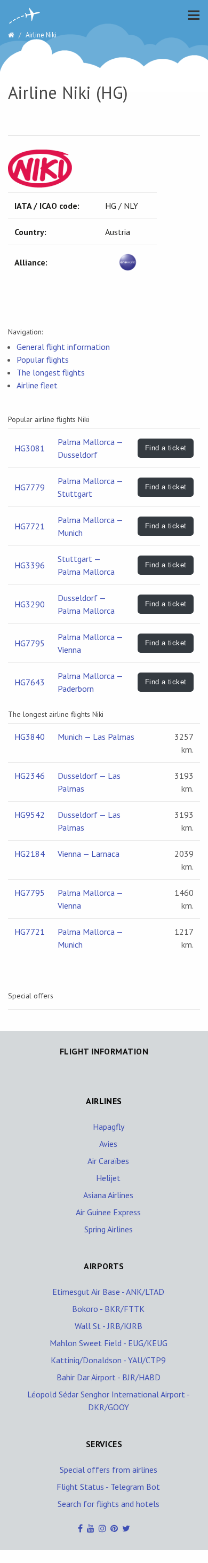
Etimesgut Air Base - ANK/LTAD (108, 1291)
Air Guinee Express (108, 1212)
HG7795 (29, 643)
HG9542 (29, 814)
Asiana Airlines (108, 1195)
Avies (108, 1143)
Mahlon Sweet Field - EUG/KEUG (108, 1343)
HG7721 (29, 526)
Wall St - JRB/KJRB (108, 1325)
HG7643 (29, 682)
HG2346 (29, 775)
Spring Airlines (108, 1229)
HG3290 (29, 604)
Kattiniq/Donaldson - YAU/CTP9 (108, 1360)
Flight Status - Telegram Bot (108, 1486)
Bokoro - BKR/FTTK (108, 1308)
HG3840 (29, 736)
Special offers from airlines (108, 1469)
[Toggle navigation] (190, 15)
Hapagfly (108, 1126)
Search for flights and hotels (108, 1503)
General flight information (63, 346)
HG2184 (29, 853)
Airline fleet (37, 385)
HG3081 (29, 448)
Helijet (108, 1178)
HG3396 (29, 565)
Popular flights (43, 359)
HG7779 (29, 487)
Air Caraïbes (108, 1160)
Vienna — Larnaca (88, 853)
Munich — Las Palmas (96, 736)
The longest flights (51, 372)
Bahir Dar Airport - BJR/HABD (109, 1377)
